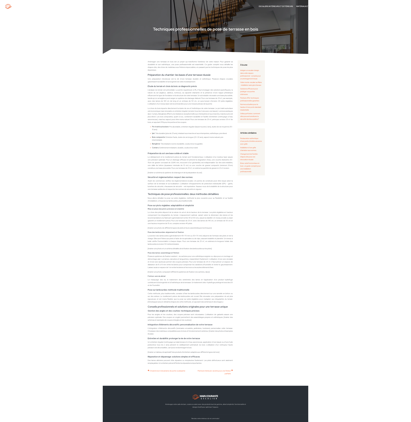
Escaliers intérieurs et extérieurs (276, 6)
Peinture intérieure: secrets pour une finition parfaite (214, 372)
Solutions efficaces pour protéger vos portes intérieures (249, 91)
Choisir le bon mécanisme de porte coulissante (167, 371)
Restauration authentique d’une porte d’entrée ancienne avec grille (251, 141)
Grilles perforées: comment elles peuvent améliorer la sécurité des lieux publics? (250, 116)
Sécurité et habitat (386, 6)
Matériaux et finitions (307, 6)
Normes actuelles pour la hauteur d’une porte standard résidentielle (250, 107)
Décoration (368, 6)
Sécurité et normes (331, 6)
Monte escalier (351, 6)
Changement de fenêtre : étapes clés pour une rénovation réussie (249, 157)
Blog (401, 6)
